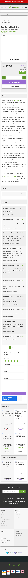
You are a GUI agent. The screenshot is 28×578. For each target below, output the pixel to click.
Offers (2, 512)
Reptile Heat (10, 20)
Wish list (17, 517)
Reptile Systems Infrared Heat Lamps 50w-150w (7, 445)
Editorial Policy (4, 544)
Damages (3, 521)
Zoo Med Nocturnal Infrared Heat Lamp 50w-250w (7, 423)
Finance (2, 517)
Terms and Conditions (5, 540)
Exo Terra (16, 100)
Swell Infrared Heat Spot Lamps (20, 445)
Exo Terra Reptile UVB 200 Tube (7, 473)
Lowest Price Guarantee (5, 519)
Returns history (18, 514)
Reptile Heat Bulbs (19, 20)
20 (22, 424)
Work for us (3, 538)
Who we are (3, 536)
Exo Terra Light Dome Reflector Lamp (20, 473)
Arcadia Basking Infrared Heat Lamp (20, 422)
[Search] (25, 11)
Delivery (2, 514)
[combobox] (12, 11)
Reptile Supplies (10, 17)
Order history (17, 512)
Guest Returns (4, 525)
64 (22, 447)
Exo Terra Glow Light (10, 176)
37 (22, 475)
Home (3, 17)
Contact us (3, 527)
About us (3, 533)
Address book (18, 515)
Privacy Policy (3, 542)
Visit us (2, 534)
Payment (3, 515)
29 (5, 32)
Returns (2, 523)
